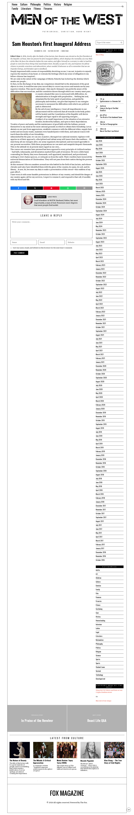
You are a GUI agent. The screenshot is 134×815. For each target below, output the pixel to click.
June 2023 (99, 249)
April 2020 (99, 397)
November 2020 (101, 370)
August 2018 (100, 474)
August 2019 (100, 428)
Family (98, 589)
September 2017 (101, 517)
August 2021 (100, 335)
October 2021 (100, 327)
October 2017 (100, 513)
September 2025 (101, 164)
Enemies (98, 585)
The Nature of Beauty (18, 760)
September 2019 (101, 424)
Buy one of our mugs (103, 701)
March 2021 (100, 354)
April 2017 (99, 537)
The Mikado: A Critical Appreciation (42, 761)
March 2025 (100, 187)
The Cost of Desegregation (108, 124)
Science (98, 655)
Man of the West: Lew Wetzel (109, 131)
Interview (99, 624)
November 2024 (101, 203)
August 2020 (100, 381)
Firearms (99, 601)
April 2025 (99, 183)
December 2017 (101, 505)
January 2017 (100, 548)
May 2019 (99, 439)
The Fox (83, 802)
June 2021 (99, 342)
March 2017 (99, 540)
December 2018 (101, 459)
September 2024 (101, 211)
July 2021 (99, 339)
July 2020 (99, 385)
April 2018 (99, 490)
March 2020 (100, 401)
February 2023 (100, 265)
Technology (99, 675)
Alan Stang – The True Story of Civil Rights (113, 761)
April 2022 (99, 304)
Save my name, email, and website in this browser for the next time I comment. (43, 248)
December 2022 (101, 273)
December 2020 (101, 366)
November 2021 (101, 323)
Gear (97, 613)
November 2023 (101, 230)
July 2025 (99, 172)
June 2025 (99, 176)
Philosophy (99, 644)
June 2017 (99, 529)
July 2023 (99, 245)
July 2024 (99, 218)
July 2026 (99, 141)
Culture (50, 51)
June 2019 (99, 436)
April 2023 (99, 257)
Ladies (98, 628)
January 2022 (100, 315)
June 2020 (99, 389)
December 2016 (101, 552)
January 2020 (100, 408)
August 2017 (100, 521)
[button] (121, 42)
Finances (98, 597)
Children (98, 578)
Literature (99, 636)
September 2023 (101, 238)
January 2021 (100, 362)
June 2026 (99, 145)
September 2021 (101, 331)
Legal (97, 632)
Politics (98, 647)
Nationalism (100, 640)
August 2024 (100, 214)
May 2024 (99, 226)
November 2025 (101, 156)
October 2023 (100, 234)
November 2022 (101, 277)
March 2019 (100, 447)
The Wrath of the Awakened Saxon (111, 117)
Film (97, 593)
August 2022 (100, 288)
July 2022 (99, 292)
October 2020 (100, 374)
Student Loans (100, 667)
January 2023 (100, 269)
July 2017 (99, 525)
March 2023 (100, 261)
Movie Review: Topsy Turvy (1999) (65, 761)
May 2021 (99, 346)
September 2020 (101, 377)
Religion (98, 651)
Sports (98, 663)
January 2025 (100, 195)
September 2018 (101, 471)
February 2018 (100, 498)
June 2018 (99, 482)
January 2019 (100, 455)
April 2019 (99, 443)
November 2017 (101, 509)
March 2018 (100, 494)
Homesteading (100, 620)
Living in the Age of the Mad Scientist (109, 109)
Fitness (98, 605)
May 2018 (99, 486)
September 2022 (101, 284)
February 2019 (100, 451)
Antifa (98, 570)
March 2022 (100, 308)
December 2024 (101, 199)
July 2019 (99, 432)
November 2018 (101, 463)
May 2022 (99, 300)
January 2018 (100, 502)
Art (97, 574)
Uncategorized (100, 679)
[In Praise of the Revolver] (37, 718)
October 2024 (100, 207)
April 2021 (99, 350)
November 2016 (101, 556)
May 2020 (99, 393)
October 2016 (100, 560)
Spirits (98, 659)
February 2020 (100, 405)
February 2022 (100, 311)
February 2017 (100, 544)
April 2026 (99, 152)
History (56, 51)
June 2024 (99, 222)
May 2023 (99, 253)
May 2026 (99, 148)
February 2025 (100, 191)
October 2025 (100, 160)
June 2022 (99, 296)
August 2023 (100, 242)
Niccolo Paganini (87, 761)
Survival (98, 671)
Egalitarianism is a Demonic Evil (110, 101)
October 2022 (100, 280)
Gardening (99, 609)
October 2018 (100, 467)
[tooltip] (18, 188)
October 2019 (100, 420)
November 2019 (101, 416)
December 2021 (101, 319)
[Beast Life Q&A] (97, 718)
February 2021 (100, 358)
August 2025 (100, 168)
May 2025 (99, 180)
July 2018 (99, 478)
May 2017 (99, 533)
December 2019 (101, 412)
